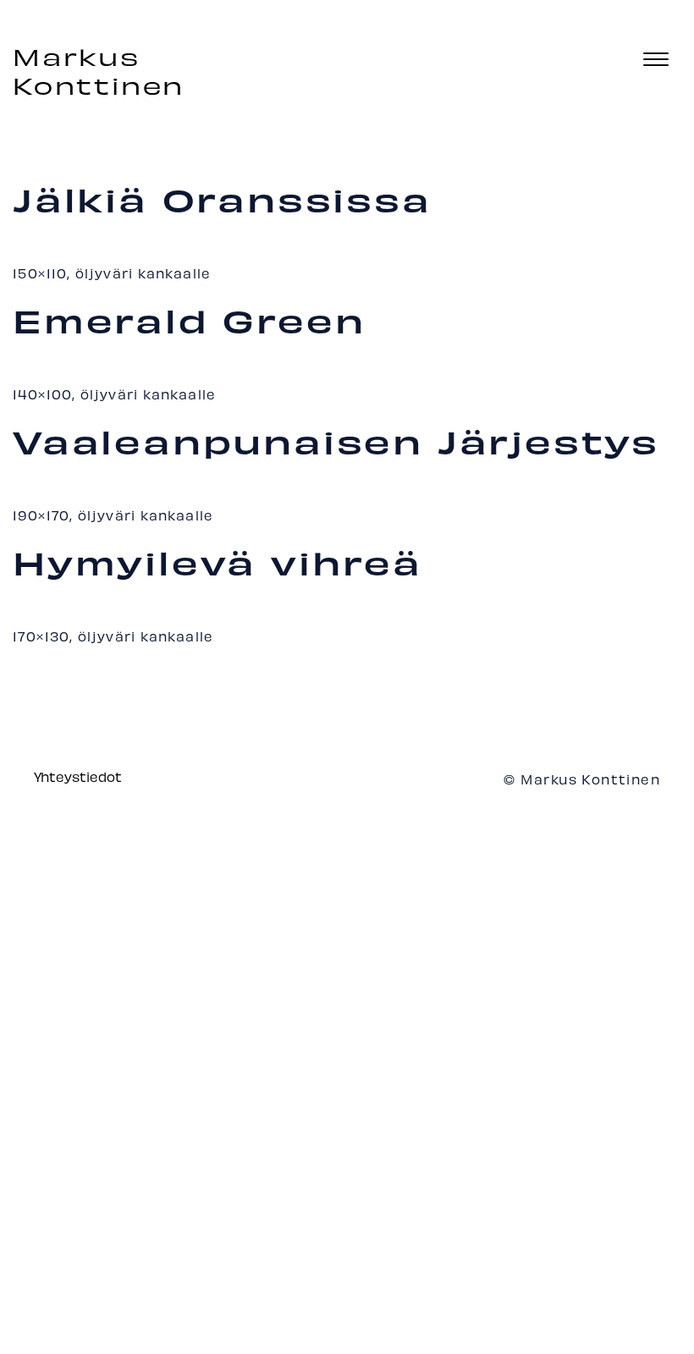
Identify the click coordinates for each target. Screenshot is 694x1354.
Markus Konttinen (99, 71)
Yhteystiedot (78, 776)
